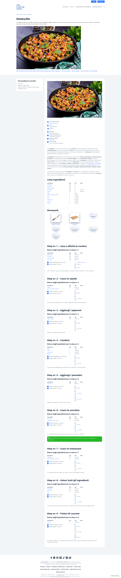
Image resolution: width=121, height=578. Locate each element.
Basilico (49, 203)
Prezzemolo (50, 199)
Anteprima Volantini (97, 6)
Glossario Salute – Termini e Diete (60, 569)
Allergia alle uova (60, 572)
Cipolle (48, 191)
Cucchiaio (74, 231)
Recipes (21, 14)
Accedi (93, 1)
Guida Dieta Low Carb (75, 569)
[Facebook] (57, 558)
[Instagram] (67, 558)
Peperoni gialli (50, 188)
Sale (48, 196)
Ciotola (93, 218)
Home (17, 14)
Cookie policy (69, 566)
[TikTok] (64, 558)
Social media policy (45, 569)
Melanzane (49, 184)
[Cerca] (104, 6)
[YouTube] (60, 558)
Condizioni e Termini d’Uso (58, 566)
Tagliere (75, 224)
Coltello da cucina (56, 224)
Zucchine (49, 186)
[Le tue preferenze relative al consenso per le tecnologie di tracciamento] (115, 576)
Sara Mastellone (53, 123)
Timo (48, 198)
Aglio (48, 193)
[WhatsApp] (54, 558)
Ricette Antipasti (27, 14)
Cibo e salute (66, 6)
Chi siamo (42, 566)
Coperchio (93, 231)
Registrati (101, 1)
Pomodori (49, 189)
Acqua (48, 201)
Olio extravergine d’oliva (53, 194)
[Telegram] (51, 558)
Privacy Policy (77, 566)
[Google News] (70, 558)
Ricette (72, 6)
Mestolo (56, 238)
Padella (56, 231)
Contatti (48, 566)
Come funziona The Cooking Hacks (83, 6)
